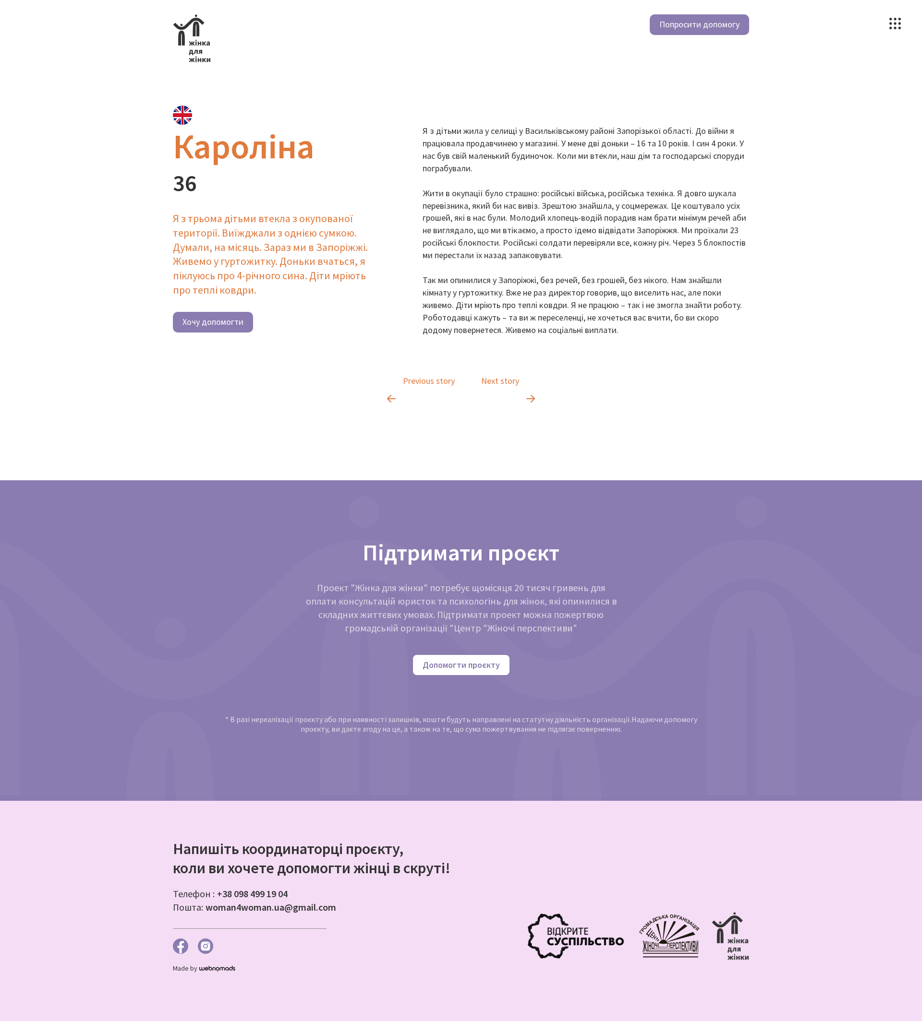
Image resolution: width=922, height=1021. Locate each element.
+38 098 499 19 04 (252, 894)
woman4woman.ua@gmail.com (271, 907)
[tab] (182, 115)
